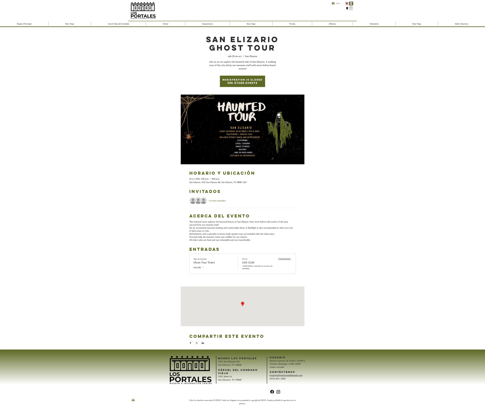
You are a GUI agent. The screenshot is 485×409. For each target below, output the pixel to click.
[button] (351, 8)
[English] (347, 3)
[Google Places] (347, 8)
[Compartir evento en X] (197, 343)
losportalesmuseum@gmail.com (286, 375)
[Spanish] (351, 3)
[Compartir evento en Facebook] (190, 343)
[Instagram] (278, 391)
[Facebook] (272, 391)
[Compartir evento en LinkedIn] (203, 343)
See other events (242, 82)
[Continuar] (133, 400)
